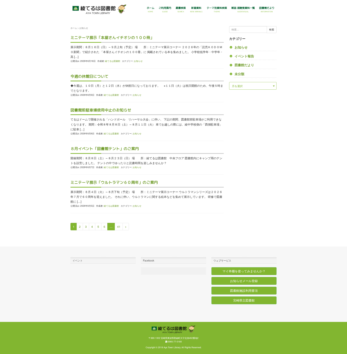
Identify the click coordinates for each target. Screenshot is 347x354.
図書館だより (244, 65)
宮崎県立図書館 (244, 300)
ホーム (73, 27)
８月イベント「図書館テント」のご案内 (104, 148)
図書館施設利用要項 (244, 290)
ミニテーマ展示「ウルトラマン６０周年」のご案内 (114, 182)
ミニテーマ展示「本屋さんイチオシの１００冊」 (112, 37)
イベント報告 (244, 56)
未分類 (239, 74)
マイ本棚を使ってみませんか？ (243, 271)
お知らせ (138, 60)
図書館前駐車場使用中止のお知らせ (100, 110)
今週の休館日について (89, 76)
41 (118, 227)
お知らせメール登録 (244, 281)
